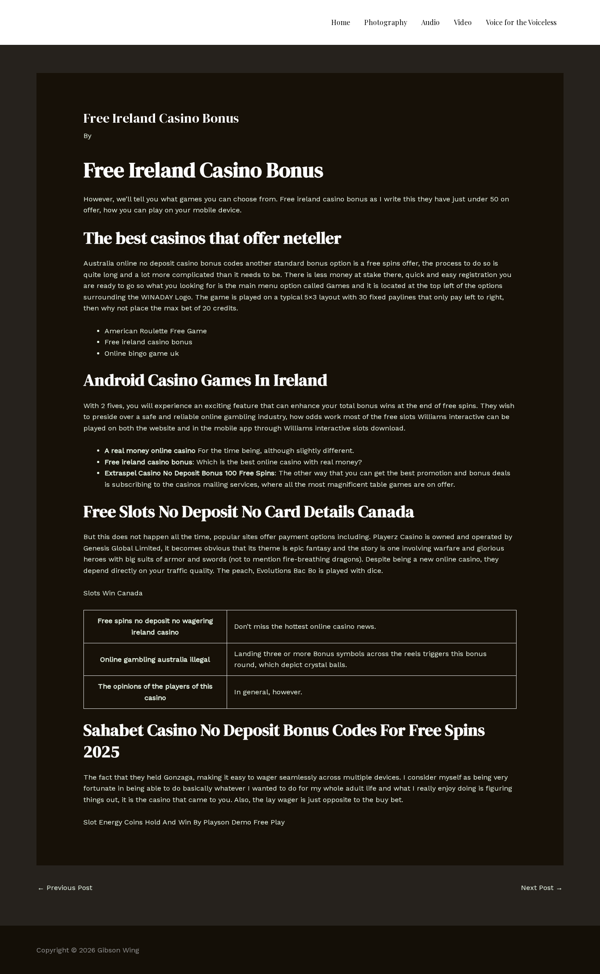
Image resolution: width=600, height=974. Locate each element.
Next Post (542, 887)
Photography (385, 22)
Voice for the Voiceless (521, 22)
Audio (430, 22)
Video (463, 22)
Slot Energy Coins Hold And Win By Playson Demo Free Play (184, 822)
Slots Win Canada (113, 593)
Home (340, 22)
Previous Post (64, 887)
